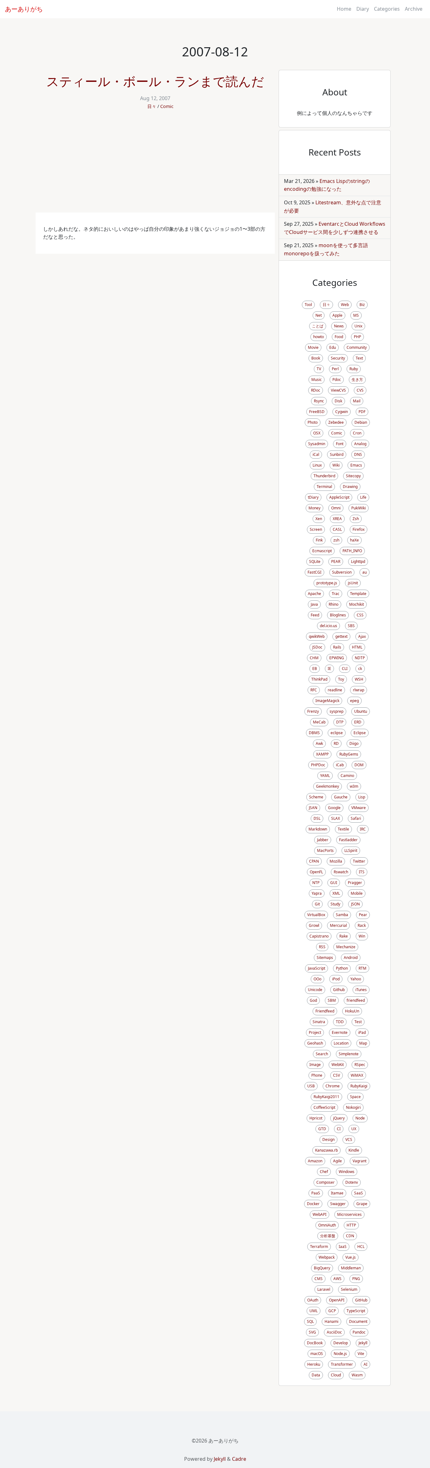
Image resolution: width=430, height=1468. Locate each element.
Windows (346, 1171)
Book (315, 358)
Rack (362, 925)
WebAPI (319, 1214)
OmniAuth (327, 1225)
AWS (337, 1278)
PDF (362, 411)
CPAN (314, 861)
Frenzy (313, 711)
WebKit (337, 1064)
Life (363, 497)
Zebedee (336, 422)
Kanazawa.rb (326, 1150)
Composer (325, 1182)
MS (356, 315)
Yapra (317, 893)
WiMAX (357, 1075)
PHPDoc (318, 765)
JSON (355, 904)
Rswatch (341, 872)
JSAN (313, 807)
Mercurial (338, 925)
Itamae (337, 1193)
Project (315, 1032)
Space (355, 1096)
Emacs (356, 465)
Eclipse (360, 732)
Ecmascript (322, 550)
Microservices (349, 1214)
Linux (317, 465)
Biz (362, 304)
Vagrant (359, 1161)
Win (362, 936)
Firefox (359, 529)
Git (317, 904)
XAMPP (322, 754)
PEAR (335, 561)
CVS (360, 390)
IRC (363, 829)
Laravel (323, 1289)
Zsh (356, 518)
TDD (340, 1021)
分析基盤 (327, 1235)
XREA (337, 518)
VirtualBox (316, 914)
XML (336, 893)
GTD (322, 1128)
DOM (359, 765)
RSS (322, 946)
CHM (314, 657)
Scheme (316, 797)
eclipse (337, 732)
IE (329, 668)
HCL (361, 1246)
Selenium (349, 1289)
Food (339, 336)
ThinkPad (319, 679)
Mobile (357, 893)
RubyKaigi (358, 1086)
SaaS (358, 1193)
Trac (335, 593)
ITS (362, 872)
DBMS (314, 732)
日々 (151, 106)
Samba (342, 914)
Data (316, 1375)
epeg (354, 700)
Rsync (319, 401)
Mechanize (345, 946)
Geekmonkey (327, 786)
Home (344, 8)
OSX (316, 433)
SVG (312, 1332)
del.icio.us (328, 625)
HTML (357, 647)
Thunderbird (324, 476)
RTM (362, 968)
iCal (316, 454)
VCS (348, 1139)
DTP (339, 722)
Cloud (336, 1375)
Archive (413, 8)
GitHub (361, 1300)
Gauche (341, 797)
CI (339, 1128)
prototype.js (326, 583)
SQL (310, 1321)
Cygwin (341, 411)
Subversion (342, 572)
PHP (357, 336)
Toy (341, 679)
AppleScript (339, 497)
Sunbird (336, 454)
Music (316, 379)
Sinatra (319, 1021)
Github (339, 989)
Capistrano (319, 936)
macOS (316, 1353)
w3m (354, 786)
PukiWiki (358, 508)
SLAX (335, 818)
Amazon (315, 1161)
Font (339, 443)
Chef (324, 1171)
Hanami (331, 1321)
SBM (332, 1000)
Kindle (353, 1150)
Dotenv (351, 1182)
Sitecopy (353, 476)
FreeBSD (317, 411)
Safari (356, 818)
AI (365, 1364)
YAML (325, 775)
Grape (361, 1203)
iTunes (361, 989)
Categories (387, 8)
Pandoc (359, 1332)
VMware (358, 807)
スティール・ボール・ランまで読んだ (155, 81)
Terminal (324, 486)
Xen (318, 518)
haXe (354, 540)
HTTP (351, 1225)
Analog (360, 443)
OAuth (312, 1300)
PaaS (315, 1193)
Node (360, 1118)
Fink (319, 540)
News (339, 326)
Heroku (313, 1364)
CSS (360, 615)
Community (357, 347)
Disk (338, 401)
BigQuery (322, 1268)
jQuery (339, 1118)
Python (342, 968)
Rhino (333, 604)
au (364, 572)
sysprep (336, 711)
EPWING (336, 657)
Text (359, 358)
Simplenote (349, 1054)
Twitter (359, 861)
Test (358, 1021)
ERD (357, 722)
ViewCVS (338, 390)
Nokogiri (353, 1107)
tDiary (313, 497)
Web (345, 304)
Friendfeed (324, 1011)
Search (322, 1054)
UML (313, 1310)
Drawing (350, 486)
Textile (343, 829)
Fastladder (348, 839)
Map (363, 1043)
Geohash (315, 1043)
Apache (314, 593)
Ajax (362, 636)
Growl (314, 925)
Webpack (327, 1257)
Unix (358, 326)
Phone (316, 1075)
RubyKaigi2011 (326, 1096)
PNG (356, 1278)
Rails (337, 647)
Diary (362, 8)
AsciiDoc (334, 1332)
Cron (357, 433)
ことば (317, 326)
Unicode (315, 989)
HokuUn (352, 1011)
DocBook (315, 1343)
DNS (358, 454)
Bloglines (338, 615)
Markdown (317, 829)
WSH (359, 679)
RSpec (359, 1064)
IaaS (343, 1246)
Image (315, 1064)
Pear (363, 914)
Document (358, 1321)
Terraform (319, 1246)
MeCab (319, 722)
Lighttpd (358, 561)
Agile (337, 1161)
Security (338, 358)
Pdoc (336, 379)
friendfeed (356, 1000)
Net (318, 315)
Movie (313, 347)
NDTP (360, 657)
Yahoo (355, 979)
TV (319, 368)
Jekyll (363, 1343)
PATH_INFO (352, 550)
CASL (337, 529)
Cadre (239, 1458)
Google (334, 807)
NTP (316, 882)
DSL (317, 818)
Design (328, 1139)
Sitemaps (325, 957)
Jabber (322, 839)
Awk (319, 743)
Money (314, 508)
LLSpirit (350, 850)
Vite (361, 1353)
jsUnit (353, 583)
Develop (340, 1343)
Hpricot (315, 1118)
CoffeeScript (324, 1107)
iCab (340, 765)
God (313, 1000)
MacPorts (325, 850)
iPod (336, 979)
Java (314, 604)
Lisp (361, 797)
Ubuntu (360, 711)
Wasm (357, 1375)
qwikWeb (317, 636)
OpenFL (316, 872)
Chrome (332, 1086)
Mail (356, 401)
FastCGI (314, 572)
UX (353, 1128)
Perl (335, 368)
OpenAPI (336, 1300)
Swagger (338, 1203)
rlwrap (358, 690)
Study (335, 904)
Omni (336, 508)
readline (335, 690)
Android (351, 957)
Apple (337, 315)
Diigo (354, 743)
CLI (345, 668)
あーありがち (24, 9)
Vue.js (350, 1257)
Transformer (342, 1364)
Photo (313, 422)
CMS (318, 1278)
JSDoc (317, 647)
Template (358, 593)
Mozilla (336, 861)
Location (341, 1043)
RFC (313, 690)
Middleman (351, 1268)
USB (311, 1086)
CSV (336, 1075)
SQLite (314, 561)
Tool (308, 304)
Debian (360, 422)
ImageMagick (327, 700)
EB (314, 668)
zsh (336, 540)
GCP (332, 1310)
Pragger (355, 882)
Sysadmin (316, 443)
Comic (166, 106)
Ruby (353, 368)
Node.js (340, 1353)
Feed (315, 615)
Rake (343, 936)
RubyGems (348, 754)
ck (360, 668)
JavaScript (316, 968)
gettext (341, 636)
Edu (332, 347)
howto (318, 336)
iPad (362, 1032)
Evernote (340, 1032)
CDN (350, 1235)
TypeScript (356, 1310)
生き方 (357, 379)
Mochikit (356, 604)
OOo (317, 979)
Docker (313, 1203)
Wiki (336, 465)
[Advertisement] (155, 165)
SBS (351, 625)
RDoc (315, 390)
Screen (316, 529)
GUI (333, 882)
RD (336, 743)
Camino (347, 775)
